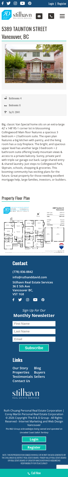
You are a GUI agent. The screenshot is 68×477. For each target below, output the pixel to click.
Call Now (36, 473)
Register (61, 4)
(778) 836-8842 (23, 272)
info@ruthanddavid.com (30, 277)
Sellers (39, 376)
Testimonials (23, 376)
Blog (37, 368)
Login (51, 4)
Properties (21, 372)
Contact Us (21, 381)
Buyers (39, 372)
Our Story (20, 368)
